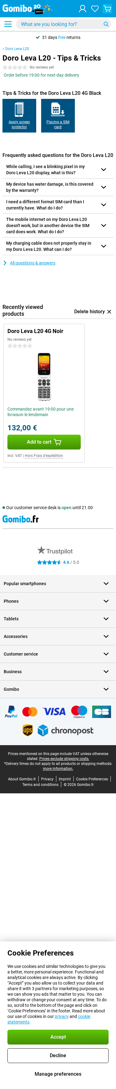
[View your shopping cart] (107, 8)
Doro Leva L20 (17, 49)
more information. (58, 768)
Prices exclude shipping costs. (64, 759)
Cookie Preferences (92, 779)
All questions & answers (32, 262)
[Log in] (82, 8)
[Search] (106, 24)
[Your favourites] (95, 8)
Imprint (65, 779)
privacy (62, 1016)
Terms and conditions (40, 785)
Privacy (47, 779)
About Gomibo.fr (22, 779)
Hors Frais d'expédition (44, 456)
